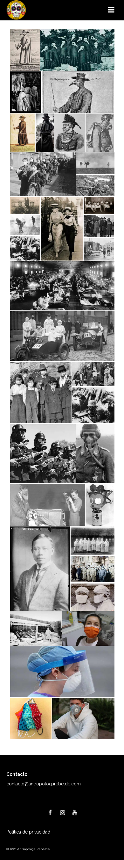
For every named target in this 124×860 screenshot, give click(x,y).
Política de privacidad (28, 831)
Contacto (16, 774)
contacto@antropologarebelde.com (43, 783)
